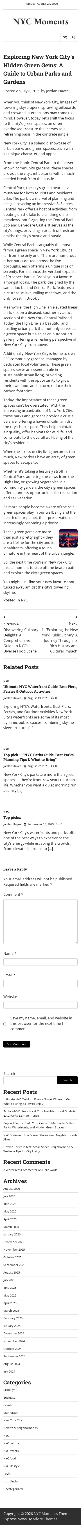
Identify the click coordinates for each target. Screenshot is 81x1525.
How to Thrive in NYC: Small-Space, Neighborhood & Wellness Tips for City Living (38, 1149)
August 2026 (11, 1189)
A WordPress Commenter (20, 1170)
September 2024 (14, 1356)
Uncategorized (13, 1489)
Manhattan (10, 1413)
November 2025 (14, 1249)
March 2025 (11, 1311)
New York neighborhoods (20, 1428)
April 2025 (9, 1303)
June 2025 (9, 1288)
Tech (6, 1473)
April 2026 (9, 1219)
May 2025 (9, 1295)
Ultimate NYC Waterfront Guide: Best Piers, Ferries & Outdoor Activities (40, 689)
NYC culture (11, 1443)
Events (7, 1405)
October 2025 (12, 1257)
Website (10, 996)
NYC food (9, 1458)
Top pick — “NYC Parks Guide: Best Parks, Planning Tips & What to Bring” (38, 757)
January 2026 (11, 1234)
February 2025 (12, 1318)
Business (9, 1397)
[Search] (73, 37)
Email (9, 975)
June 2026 (9, 1204)
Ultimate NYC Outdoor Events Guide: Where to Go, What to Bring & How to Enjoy (37, 1101)
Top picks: (12, 817)
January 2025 (11, 1326)
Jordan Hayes (57, 90)
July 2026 (9, 1196)
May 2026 (9, 1211)
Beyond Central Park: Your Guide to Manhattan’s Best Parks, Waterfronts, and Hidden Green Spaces (39, 1125)
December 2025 (13, 1242)
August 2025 (11, 1272)
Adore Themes (45, 1519)
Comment (13, 894)
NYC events (11, 1451)
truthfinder (10, 1481)
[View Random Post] (65, 37)
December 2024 (13, 1333)
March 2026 (11, 1227)
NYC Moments (40, 21)
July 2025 (9, 1280)
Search (9, 1073)
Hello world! (50, 1170)
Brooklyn (9, 1390)
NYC (24, 600)
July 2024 (9, 1371)
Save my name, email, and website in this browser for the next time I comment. (41, 1023)
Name (9, 953)
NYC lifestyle (11, 1466)
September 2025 (14, 1265)
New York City (12, 1420)
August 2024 (11, 1364)
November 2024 (14, 1341)
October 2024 (12, 1349)
